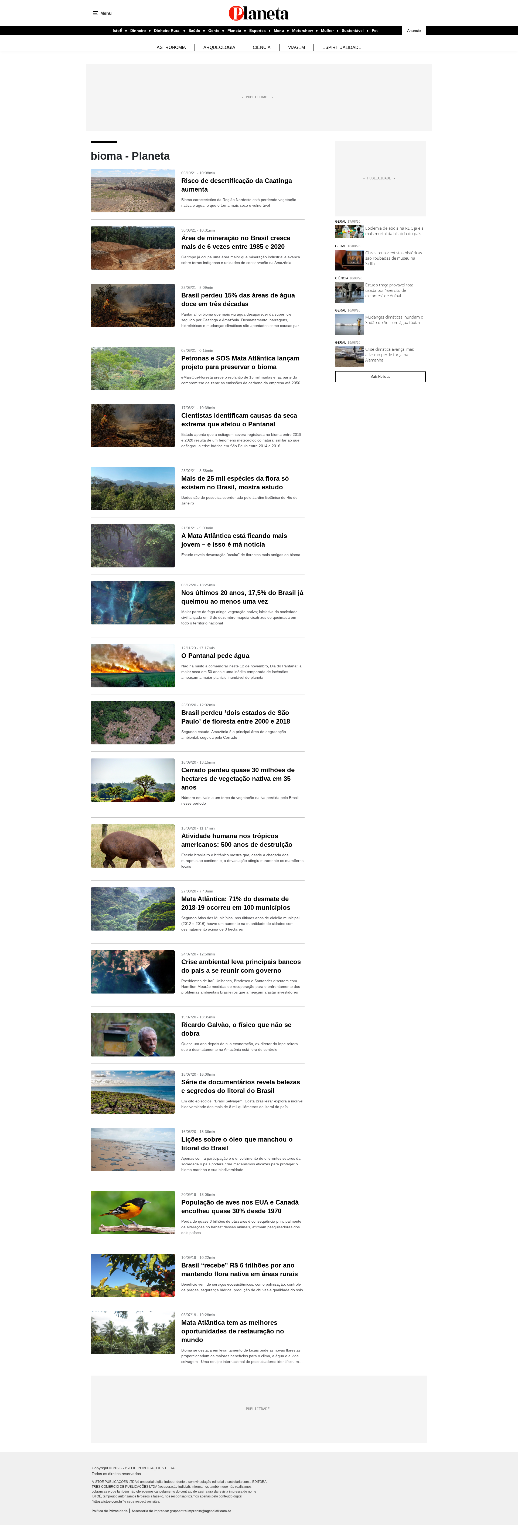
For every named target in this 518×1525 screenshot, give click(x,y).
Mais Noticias (380, 377)
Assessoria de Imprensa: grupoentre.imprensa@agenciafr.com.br (181, 1511)
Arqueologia (219, 47)
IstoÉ (117, 30)
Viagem (296, 47)
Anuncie (414, 30)
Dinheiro (138, 30)
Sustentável (353, 30)
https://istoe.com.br (107, 1501)
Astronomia (171, 47)
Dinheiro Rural (167, 30)
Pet (375, 30)
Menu (279, 30)
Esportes (257, 30)
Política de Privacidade (110, 1511)
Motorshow (302, 30)
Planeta (234, 30)
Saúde (194, 30)
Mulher (327, 30)
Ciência (262, 47)
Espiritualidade (342, 47)
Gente (213, 30)
